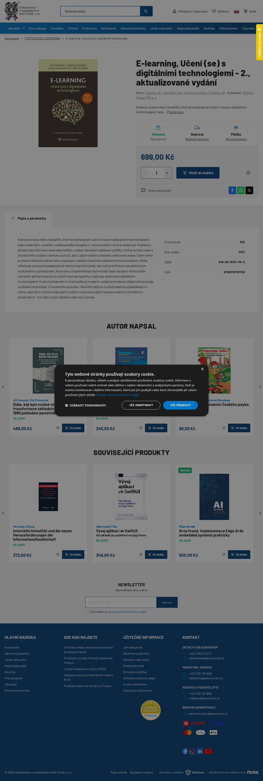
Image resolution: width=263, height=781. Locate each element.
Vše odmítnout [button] (141, 405)
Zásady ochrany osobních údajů (117, 395)
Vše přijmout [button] (180, 405)
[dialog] (131, 390)
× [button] (202, 369)
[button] (85, 405)
